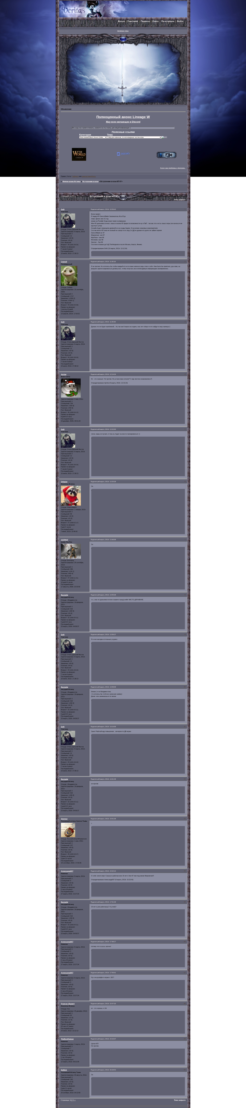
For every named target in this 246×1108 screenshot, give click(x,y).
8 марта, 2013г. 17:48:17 (107, 941)
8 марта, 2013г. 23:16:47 (107, 1039)
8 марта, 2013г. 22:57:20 (107, 1003)
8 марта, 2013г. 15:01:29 (107, 818)
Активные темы (123, 31)
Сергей (64, 262)
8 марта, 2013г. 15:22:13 (107, 871)
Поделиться (95, 209)
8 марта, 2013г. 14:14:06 (107, 726)
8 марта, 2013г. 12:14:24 (107, 374)
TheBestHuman (67, 1039)
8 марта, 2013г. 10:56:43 (107, 209)
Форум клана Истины (71, 181)
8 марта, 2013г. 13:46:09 (107, 539)
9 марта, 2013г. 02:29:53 (107, 1070)
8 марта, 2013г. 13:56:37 (107, 634)
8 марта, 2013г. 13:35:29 (107, 481)
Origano (64, 482)
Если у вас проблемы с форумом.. (172, 168)
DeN (62, 209)
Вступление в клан (90, 181)
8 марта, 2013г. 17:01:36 (107, 902)
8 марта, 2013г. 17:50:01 (107, 972)
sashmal (64, 540)
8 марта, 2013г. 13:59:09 (107, 687)
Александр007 (67, 871)
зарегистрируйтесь (89, 176)
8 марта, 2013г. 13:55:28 (107, 595)
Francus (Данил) (68, 1004)
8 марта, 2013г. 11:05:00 (107, 322)
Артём (63, 374)
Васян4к (64, 595)
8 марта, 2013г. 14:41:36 (107, 779)
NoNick (64, 1070)
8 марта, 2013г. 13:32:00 (107, 429)
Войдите (75, 176)
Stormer (64, 819)
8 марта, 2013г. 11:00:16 (107, 261)
